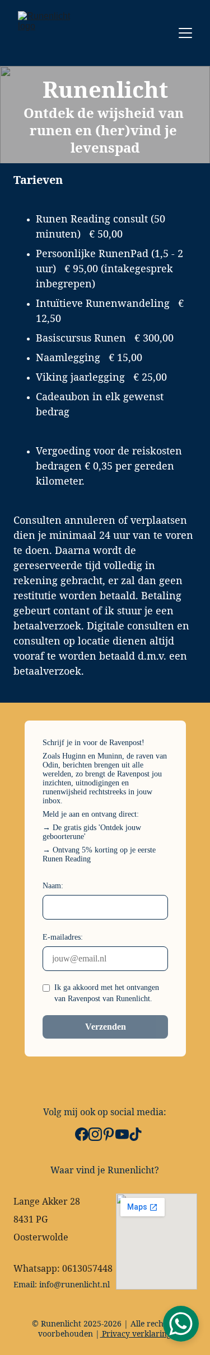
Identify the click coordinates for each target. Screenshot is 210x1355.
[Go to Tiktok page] (135, 1134)
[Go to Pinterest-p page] (108, 1134)
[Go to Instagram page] (95, 1134)
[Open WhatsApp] (181, 1324)
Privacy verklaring (135, 1333)
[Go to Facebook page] (81, 1134)
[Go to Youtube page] (122, 1134)
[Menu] (185, 33)
